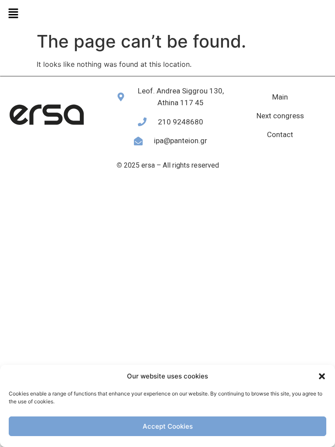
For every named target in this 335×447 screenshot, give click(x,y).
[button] (322, 376)
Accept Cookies (168, 426)
